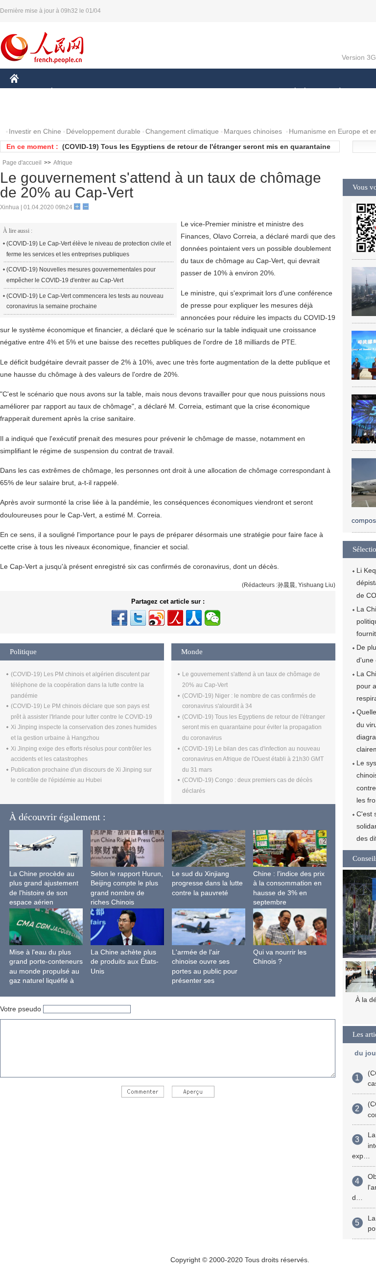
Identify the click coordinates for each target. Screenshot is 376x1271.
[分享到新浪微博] (156, 618)
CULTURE (246, 92)
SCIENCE (201, 92)
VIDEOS (113, 112)
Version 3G (359, 57)
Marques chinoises (253, 131)
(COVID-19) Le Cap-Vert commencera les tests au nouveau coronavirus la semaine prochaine (85, 301)
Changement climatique (182, 131)
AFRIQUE (157, 92)
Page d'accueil (22, 162)
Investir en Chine (35, 131)
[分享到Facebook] (119, 618)
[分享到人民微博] (175, 618)
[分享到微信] (212, 618)
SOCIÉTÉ (290, 92)
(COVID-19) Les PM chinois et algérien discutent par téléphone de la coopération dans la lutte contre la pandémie (80, 685)
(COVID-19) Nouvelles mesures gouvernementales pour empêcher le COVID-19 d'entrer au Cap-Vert (81, 275)
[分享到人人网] (194, 618)
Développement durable (103, 131)
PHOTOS (73, 112)
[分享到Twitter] (138, 618)
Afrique (62, 162)
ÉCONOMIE (70, 92)
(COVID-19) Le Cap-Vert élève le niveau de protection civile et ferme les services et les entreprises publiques (88, 249)
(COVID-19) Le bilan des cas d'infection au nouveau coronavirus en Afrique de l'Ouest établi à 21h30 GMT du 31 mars (253, 759)
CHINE (27, 92)
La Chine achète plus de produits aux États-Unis (125, 961)
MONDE (115, 92)
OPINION (31, 112)
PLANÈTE (334, 92)
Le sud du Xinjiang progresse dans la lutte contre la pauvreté (207, 883)
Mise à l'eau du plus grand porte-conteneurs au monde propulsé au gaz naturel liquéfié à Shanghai (46, 971)
